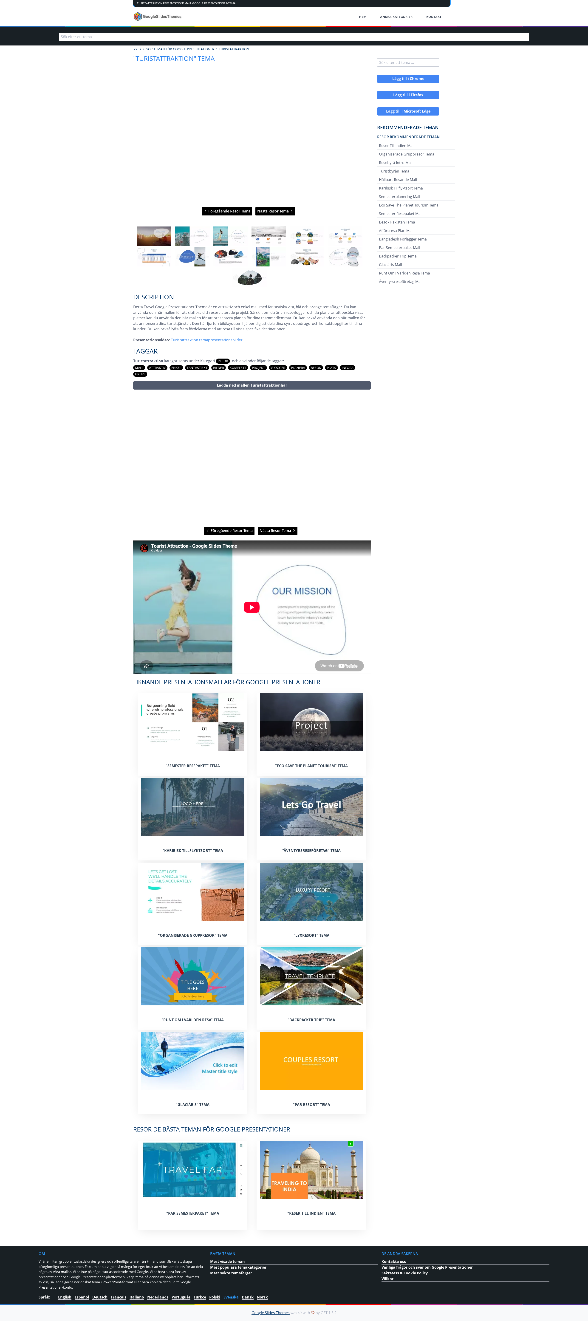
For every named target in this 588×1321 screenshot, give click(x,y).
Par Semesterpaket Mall (399, 247)
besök (316, 367)
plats (331, 367)
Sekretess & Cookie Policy (405, 1273)
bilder (218, 367)
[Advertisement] (252, 458)
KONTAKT (433, 16)
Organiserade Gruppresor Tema (406, 154)
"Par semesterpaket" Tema (192, 1213)
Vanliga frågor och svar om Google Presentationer (427, 1267)
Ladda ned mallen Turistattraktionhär (252, 385)
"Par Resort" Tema (311, 1104)
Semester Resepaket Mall (400, 213)
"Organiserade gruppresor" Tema (192, 935)
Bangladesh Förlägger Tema (403, 239)
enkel (176, 367)
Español (82, 1297)
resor (223, 361)
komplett (238, 367)
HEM (362, 16)
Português (181, 1297)
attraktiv (157, 367)
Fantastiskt (197, 367)
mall (139, 367)
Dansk (248, 1297)
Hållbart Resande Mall (398, 179)
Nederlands (157, 1297)
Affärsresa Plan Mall (396, 230)
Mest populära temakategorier (238, 1267)
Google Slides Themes (271, 1312)
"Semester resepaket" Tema (193, 765)
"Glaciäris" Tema (192, 1104)
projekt (258, 367)
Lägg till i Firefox (408, 94)
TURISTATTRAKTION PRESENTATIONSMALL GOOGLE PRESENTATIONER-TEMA (186, 3)
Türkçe (200, 1297)
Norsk (262, 1297)
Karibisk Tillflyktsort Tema (401, 188)
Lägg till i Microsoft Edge (408, 111)
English (64, 1297)
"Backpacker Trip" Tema (311, 1019)
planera (298, 367)
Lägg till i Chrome (408, 78)
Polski (214, 1297)
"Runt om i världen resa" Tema (192, 1019)
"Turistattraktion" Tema (174, 58)
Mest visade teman (227, 1261)
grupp (140, 374)
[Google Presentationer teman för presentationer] (135, 49)
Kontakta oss (394, 1261)
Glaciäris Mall (390, 264)
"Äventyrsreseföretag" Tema (311, 850)
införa (347, 367)
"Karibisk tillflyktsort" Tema (192, 850)
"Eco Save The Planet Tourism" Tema (311, 765)
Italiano (137, 1297)
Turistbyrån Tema (394, 171)
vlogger (278, 367)
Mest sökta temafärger (231, 1273)
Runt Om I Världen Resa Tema (404, 273)
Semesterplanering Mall (399, 196)
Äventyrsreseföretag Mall (400, 281)
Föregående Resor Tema (228, 211)
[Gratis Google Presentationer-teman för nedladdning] (158, 16)
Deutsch (99, 1297)
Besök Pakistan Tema (397, 222)
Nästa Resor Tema (273, 211)
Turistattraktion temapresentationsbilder (207, 339)
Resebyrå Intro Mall (396, 162)
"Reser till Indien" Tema (311, 1213)
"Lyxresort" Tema (311, 935)
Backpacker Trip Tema (398, 256)
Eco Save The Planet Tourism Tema (408, 205)
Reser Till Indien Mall (396, 145)
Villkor (387, 1278)
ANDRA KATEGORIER (396, 16)
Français (118, 1297)
